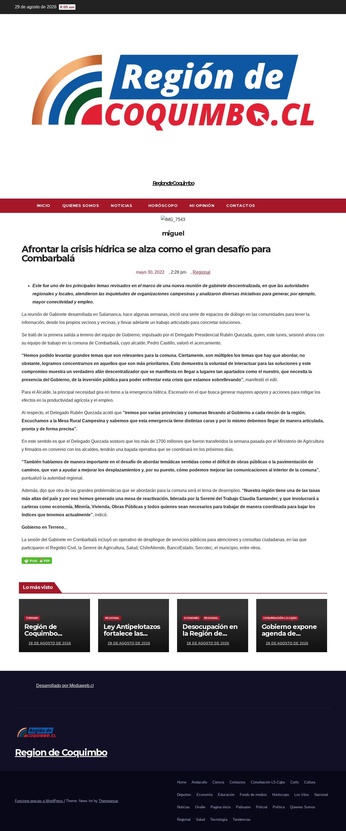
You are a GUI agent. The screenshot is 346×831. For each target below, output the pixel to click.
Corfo (294, 782)
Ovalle (200, 807)
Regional (201, 272)
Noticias (122, 205)
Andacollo (199, 782)
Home (181, 782)
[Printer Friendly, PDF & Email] (37, 560)
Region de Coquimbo (173, 183)
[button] (327, 205)
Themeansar (108, 801)
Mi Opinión (201, 205)
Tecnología (218, 819)
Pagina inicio (221, 807)
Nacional (321, 795)
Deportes (184, 795)
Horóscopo (163, 205)
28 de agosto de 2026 (50, 643)
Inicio (43, 205)
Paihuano (243, 807)
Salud (200, 819)
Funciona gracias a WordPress (39, 801)
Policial (261, 807)
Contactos (240, 205)
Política (279, 807)
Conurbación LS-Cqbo (280, 617)
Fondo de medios (253, 795)
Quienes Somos (80, 205)
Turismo (32, 617)
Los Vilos (301, 795)
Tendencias (242, 819)
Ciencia (218, 782)
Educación (226, 795)
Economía (191, 617)
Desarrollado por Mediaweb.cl (65, 685)
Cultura (309, 782)
